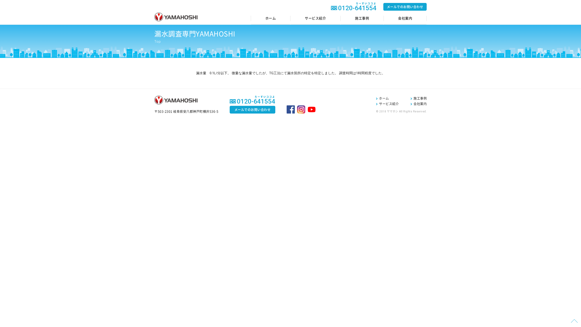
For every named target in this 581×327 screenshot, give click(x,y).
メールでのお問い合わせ (405, 6)
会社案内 (405, 18)
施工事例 (362, 18)
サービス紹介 (315, 18)
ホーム (270, 18)
